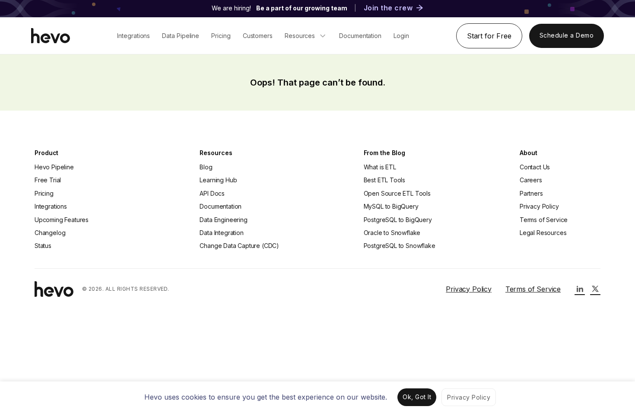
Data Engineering (223, 219)
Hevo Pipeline (54, 167)
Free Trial (48, 180)
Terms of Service (544, 219)
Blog (206, 167)
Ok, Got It (417, 396)
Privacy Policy (539, 206)
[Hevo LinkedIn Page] (580, 289)
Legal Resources (543, 232)
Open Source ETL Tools (397, 193)
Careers (531, 180)
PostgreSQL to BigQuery (398, 219)
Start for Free (489, 36)
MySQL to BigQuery (391, 206)
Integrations (51, 206)
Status (43, 245)
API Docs (212, 193)
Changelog (50, 232)
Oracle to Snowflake (392, 232)
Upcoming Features (62, 219)
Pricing (44, 193)
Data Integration (221, 232)
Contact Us (535, 167)
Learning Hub (218, 180)
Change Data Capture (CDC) (239, 245)
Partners (531, 193)
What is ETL (380, 167)
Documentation (220, 206)
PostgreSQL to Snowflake (399, 245)
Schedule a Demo (567, 35)
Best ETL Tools (385, 180)
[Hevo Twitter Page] (595, 289)
